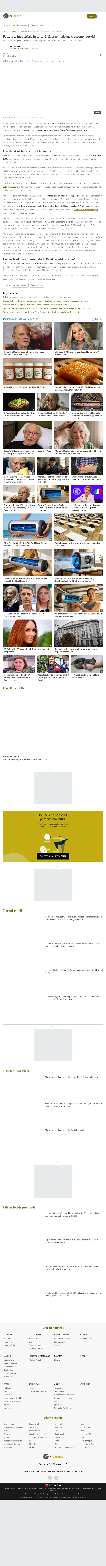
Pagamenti (8, 1434)
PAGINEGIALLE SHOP (36, 1488)
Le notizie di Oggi (87, 1444)
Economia (12, 31)
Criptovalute (59, 1391)
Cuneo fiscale (86, 1427)
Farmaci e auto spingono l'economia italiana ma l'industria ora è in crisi (35, 305)
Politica (58, 1356)
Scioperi (57, 1345)
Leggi (31, 1342)
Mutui (56, 1402)
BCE (56, 1431)
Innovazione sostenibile (13, 1398)
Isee (82, 1424)
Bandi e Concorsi (10, 1363)
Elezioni (57, 1360)
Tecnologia (34, 1384)
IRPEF (31, 1448)
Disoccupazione (10, 1373)
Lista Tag (84, 1448)
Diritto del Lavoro (11, 1367)
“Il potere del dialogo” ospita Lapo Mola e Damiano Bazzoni (71, 1077)
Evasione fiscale (35, 1345)
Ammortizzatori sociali (38, 1437)
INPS (6, 1431)
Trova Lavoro (9, 1360)
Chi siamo (28, 1494)
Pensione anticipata (87, 1339)
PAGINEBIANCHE (55, 1488)
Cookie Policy (55, 1494)
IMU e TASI (59, 1437)
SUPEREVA (53, 1490)
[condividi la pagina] (100, 55)
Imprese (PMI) (9, 1345)
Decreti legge (9, 1424)
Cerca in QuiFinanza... (51, 1464)
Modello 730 (86, 1434)
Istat (57, 1441)
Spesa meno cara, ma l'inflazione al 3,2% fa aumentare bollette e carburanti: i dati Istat (42, 312)
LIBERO (7, 1488)
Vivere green (8, 1408)
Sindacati (58, 1424)
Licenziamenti (34, 1444)
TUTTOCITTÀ (66, 1488)
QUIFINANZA (87, 1488)
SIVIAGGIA (78, 1488)
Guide (57, 1384)
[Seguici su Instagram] (56, 1478)
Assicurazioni (59, 1388)
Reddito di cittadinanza (13, 1441)
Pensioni (84, 1335)
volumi (47, 155)
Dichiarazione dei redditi (13, 1427)
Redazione (85, 1384)
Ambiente (7, 1388)
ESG (5, 1391)
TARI (83, 1437)
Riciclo (6, 1405)
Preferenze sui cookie (69, 1494)
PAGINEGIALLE (23, 1488)
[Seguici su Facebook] (50, 1478)
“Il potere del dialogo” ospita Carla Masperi (64, 1130)
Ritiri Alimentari (60, 1342)
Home (5, 31)
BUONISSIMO (96, 1488)
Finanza (7, 1339)
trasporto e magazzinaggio (86, 209)
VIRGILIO (14, 1488)
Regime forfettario (36, 1349)
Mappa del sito (58, 1471)
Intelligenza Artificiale (37, 1391)
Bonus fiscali (34, 1339)
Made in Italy (34, 1431)
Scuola (6, 1437)
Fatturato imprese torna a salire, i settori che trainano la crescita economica (37, 297)
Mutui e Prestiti (35, 1360)
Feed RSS (69, 1471)
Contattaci (46, 1471)
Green (7, 1384)
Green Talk (8, 1395)
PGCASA (46, 1488)
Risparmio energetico (12, 1402)
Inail (82, 1431)
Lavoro (7, 1356)
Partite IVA (8, 1377)
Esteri (82, 1356)
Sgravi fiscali (34, 1424)
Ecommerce (8, 1448)
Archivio (79, 1471)
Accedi (92, 16)
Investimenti (9, 1342)
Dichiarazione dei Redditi (64, 1395)
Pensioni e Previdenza (62, 1408)
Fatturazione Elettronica (63, 1398)
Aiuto (79, 1494)
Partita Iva (58, 1405)
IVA (30, 1441)
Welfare (32, 1427)
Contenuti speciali (32, 1471)
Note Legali (37, 1494)
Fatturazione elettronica (64, 1448)
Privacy (45, 1494)
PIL (56, 1444)
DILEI (72, 1488)
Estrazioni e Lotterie (62, 1339)
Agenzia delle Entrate (12, 1444)
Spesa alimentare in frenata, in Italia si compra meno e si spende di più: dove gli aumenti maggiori (46, 308)
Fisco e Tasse (35, 1335)
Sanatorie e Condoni (37, 1434)
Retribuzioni (8, 1370)
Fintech (32, 1388)
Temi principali (86, 1441)
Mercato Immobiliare (39, 1356)
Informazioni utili (63, 1335)
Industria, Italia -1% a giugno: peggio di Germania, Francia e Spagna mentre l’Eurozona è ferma (45, 301)
